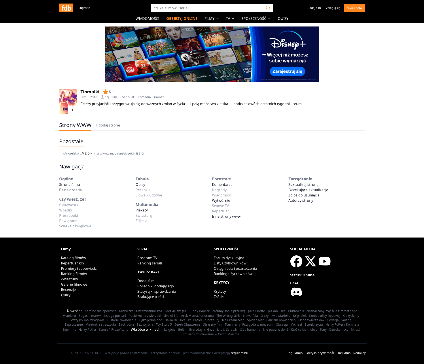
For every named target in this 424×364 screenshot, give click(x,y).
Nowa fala (250, 315)
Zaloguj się (333, 8)
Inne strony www (226, 216)
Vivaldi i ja (170, 315)
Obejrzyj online (181, 18)
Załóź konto (354, 8)
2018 (93, 97)
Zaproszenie (74, 324)
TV (228, 18)
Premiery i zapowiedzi (79, 268)
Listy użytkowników (230, 263)
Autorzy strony (300, 200)
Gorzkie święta (175, 311)
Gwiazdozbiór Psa (149, 311)
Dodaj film (314, 8)
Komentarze (222, 184)
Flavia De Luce (175, 320)
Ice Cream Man (233, 320)
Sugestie (84, 8)
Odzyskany (351, 315)
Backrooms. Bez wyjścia (136, 324)
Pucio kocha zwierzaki (145, 315)
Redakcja (360, 353)
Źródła (219, 296)
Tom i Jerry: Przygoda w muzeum (249, 324)
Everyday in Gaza (201, 329)
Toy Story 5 (164, 324)
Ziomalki (89, 92)
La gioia (170, 329)
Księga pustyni (115, 315)
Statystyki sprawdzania (156, 291)
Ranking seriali (149, 263)
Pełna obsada (70, 189)
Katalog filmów (73, 257)
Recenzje (68, 289)
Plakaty (142, 210)
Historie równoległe (121, 320)
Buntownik (296, 311)
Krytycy (220, 291)
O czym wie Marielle (275, 315)
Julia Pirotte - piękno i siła (267, 311)
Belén (182, 329)
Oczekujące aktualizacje (308, 189)
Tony (323, 329)
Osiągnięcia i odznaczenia (235, 268)
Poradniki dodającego (155, 286)
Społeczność (254, 18)
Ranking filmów (74, 273)
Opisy (140, 184)
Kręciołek (300, 315)
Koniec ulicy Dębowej (325, 315)
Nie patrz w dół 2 (275, 329)
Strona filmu (69, 184)
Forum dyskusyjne (229, 257)
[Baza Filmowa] (66, 8)
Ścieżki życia (314, 324)
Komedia (144, 97)
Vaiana (346, 320)
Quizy (283, 18)
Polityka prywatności (320, 353)
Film (83, 97)
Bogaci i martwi (90, 315)
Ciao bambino (250, 329)
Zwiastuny (69, 279)
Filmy (209, 18)
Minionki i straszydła (100, 324)
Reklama (344, 353)
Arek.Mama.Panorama (197, 315)
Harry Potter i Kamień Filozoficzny (103, 329)
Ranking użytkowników (233, 273)
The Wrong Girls (228, 315)
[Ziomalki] (68, 101)
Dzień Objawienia (187, 324)
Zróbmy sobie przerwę (228, 311)
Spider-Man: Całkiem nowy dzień (271, 320)
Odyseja (333, 320)
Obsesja (282, 324)
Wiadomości (147, 18)
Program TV (147, 257)
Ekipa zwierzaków (311, 320)
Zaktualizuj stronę (303, 184)
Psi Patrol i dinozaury (203, 320)
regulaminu (239, 353)
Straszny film (212, 324)
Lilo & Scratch (227, 329)
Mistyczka (126, 311)
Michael (296, 324)
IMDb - (112, 153)
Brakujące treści (150, 296)
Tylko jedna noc (150, 320)
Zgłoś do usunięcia (304, 195)
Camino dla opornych (100, 311)
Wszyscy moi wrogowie (88, 320)
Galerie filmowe (74, 284)
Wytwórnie (221, 200)
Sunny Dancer (199, 311)
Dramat (158, 97)
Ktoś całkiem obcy (304, 329)
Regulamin (295, 353)
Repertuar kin (72, 263)
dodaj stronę (109, 125)
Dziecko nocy (338, 329)
